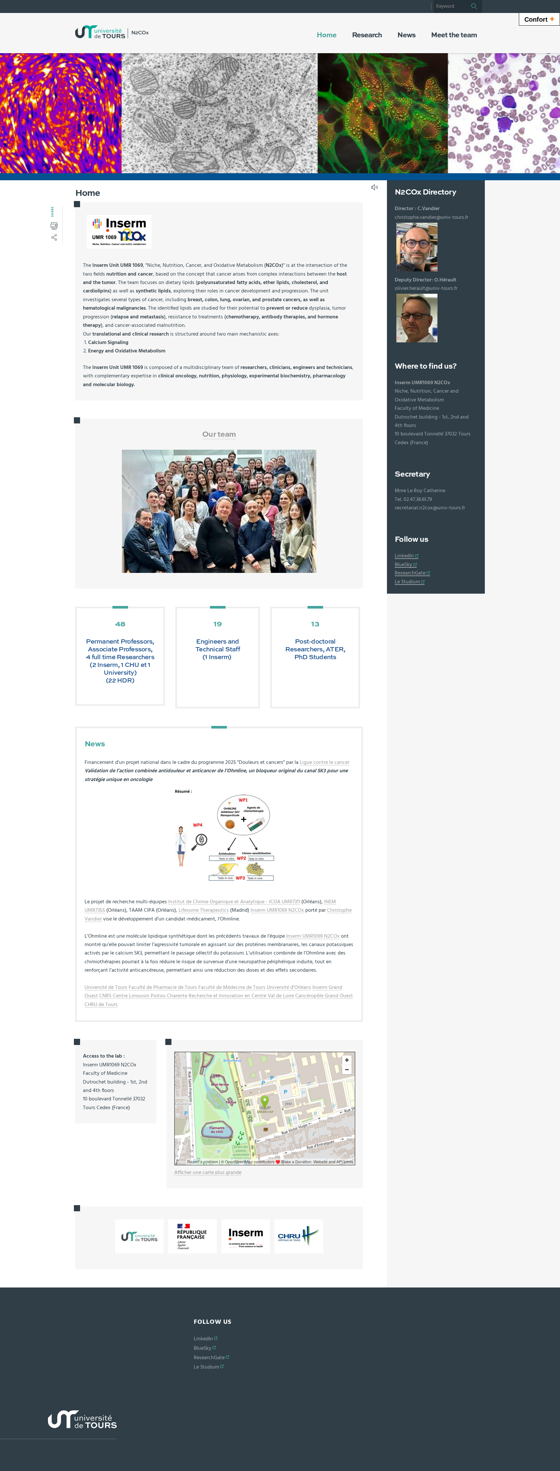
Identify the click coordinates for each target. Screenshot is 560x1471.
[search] (450, 6)
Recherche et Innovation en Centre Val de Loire (241, 995)
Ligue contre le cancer (324, 762)
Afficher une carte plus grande (207, 1172)
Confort (539, 19)
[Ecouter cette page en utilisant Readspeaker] (375, 189)
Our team (219, 435)
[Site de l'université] (58, 1424)
